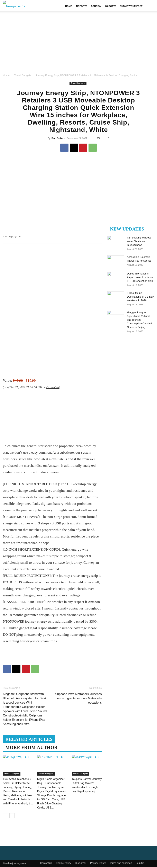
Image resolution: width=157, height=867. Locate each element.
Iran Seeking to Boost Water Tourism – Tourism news (139, 241)
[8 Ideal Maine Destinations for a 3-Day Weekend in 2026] (116, 297)
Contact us (46, 863)
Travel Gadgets (22, 75)
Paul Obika (57, 138)
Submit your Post (131, 6)
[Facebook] (64, 148)
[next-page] (12, 815)
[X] (74, 148)
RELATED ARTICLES (29, 739)
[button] (149, 6)
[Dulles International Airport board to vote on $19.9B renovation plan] (116, 277)
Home (68, 6)
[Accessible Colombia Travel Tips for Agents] (116, 261)
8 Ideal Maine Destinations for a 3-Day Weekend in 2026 (140, 297)
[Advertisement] (78, 42)
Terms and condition (121, 863)
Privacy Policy (98, 863)
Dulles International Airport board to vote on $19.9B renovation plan (140, 277)
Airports (81, 6)
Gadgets (110, 6)
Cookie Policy (63, 863)
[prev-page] (5, 815)
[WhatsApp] (93, 148)
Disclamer (80, 863)
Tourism (96, 6)
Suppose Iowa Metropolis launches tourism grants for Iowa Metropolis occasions (78, 698)
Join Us (140, 863)
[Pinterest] (83, 148)
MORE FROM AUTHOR (31, 747)
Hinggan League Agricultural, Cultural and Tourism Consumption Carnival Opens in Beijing (139, 320)
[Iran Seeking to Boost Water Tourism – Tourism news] (116, 241)
